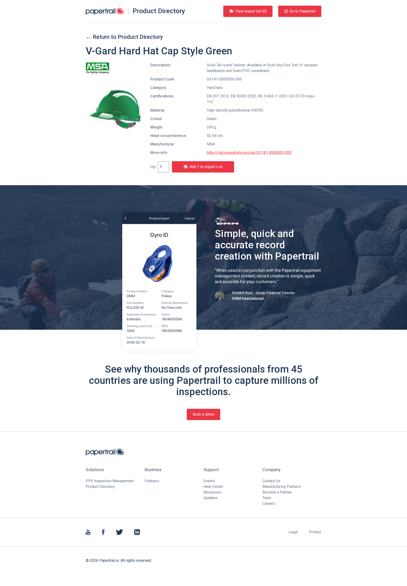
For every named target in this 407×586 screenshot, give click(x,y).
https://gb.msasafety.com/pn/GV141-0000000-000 (249, 152)
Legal (293, 532)
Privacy (315, 532)
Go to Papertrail (302, 11)
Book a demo (203, 414)
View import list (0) (251, 11)
